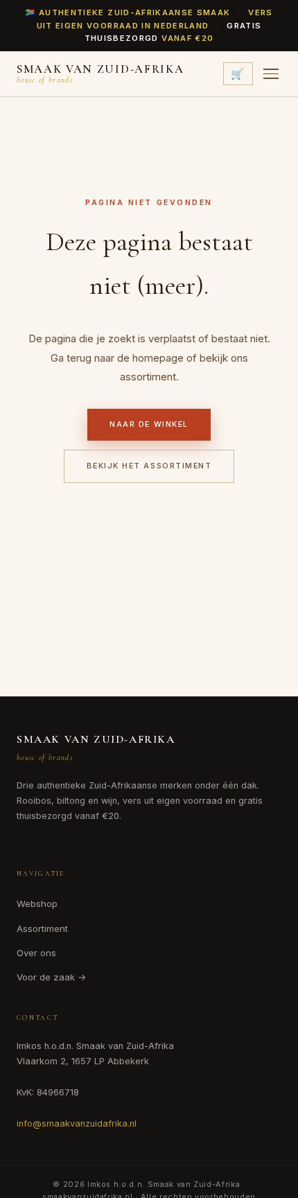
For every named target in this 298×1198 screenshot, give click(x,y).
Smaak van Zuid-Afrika (96, 739)
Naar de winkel (148, 424)
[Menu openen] (271, 74)
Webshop (37, 903)
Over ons (36, 952)
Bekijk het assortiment (149, 465)
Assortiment (42, 928)
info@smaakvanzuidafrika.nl (77, 1123)
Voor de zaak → (52, 977)
